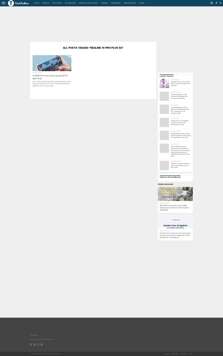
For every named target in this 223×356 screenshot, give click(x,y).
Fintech (45, 3)
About (166, 354)
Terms (190, 354)
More (141, 3)
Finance (104, 3)
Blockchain (70, 3)
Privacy (183, 354)
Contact (175, 354)
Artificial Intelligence (88, 3)
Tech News (57, 3)
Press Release (130, 3)
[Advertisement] (111, 24)
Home (36, 3)
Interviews (115, 3)
